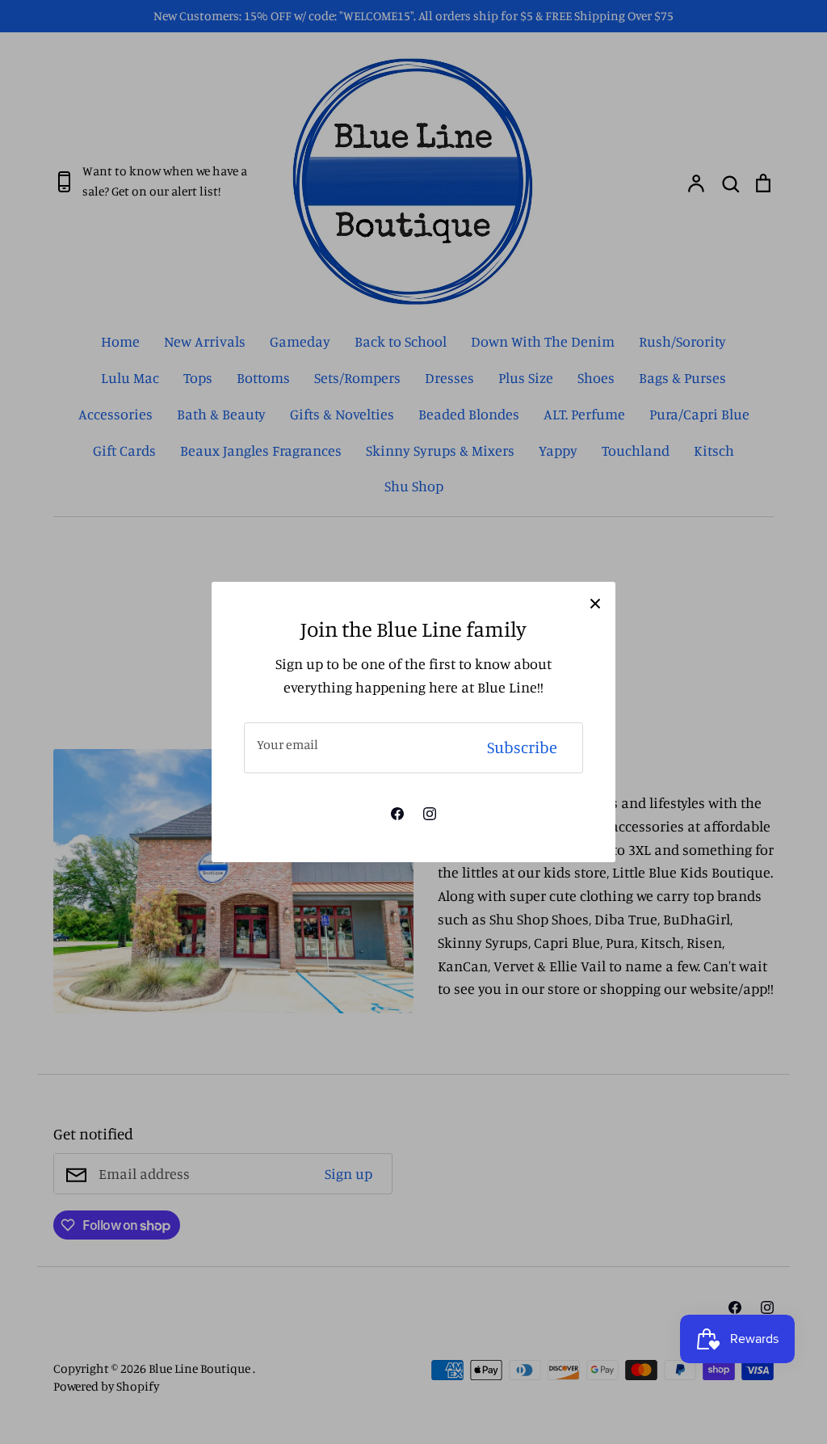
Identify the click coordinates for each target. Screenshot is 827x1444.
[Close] (595, 602)
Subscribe (522, 747)
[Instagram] (430, 814)
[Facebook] (397, 814)
